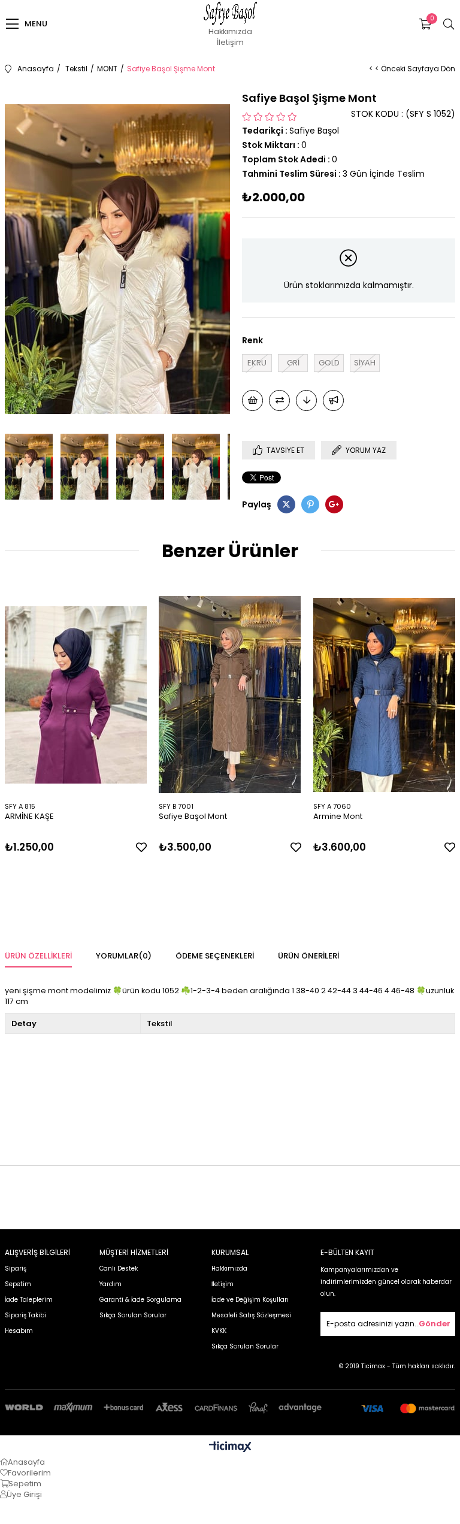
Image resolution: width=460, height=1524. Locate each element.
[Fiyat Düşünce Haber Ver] (306, 400)
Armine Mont (337, 816)
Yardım (110, 1284)
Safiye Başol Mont (193, 816)
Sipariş (15, 1268)
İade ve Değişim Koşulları (250, 1299)
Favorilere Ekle (141, 847)
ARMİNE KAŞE (29, 816)
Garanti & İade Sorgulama (140, 1299)
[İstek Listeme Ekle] (252, 400)
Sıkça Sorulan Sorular (133, 1315)
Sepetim (18, 1284)
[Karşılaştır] (279, 400)
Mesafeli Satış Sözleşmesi (251, 1315)
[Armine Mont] (384, 695)
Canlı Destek (118, 1268)
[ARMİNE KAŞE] (76, 695)
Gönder (434, 1323)
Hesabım (19, 1330)
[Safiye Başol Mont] (230, 695)
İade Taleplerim (29, 1299)
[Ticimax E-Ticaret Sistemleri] (230, 1447)
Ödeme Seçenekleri (214, 955)
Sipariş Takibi (25, 1315)
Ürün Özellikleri (38, 955)
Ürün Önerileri (308, 955)
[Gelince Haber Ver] (333, 400)
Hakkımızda (230, 31)
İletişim (230, 42)
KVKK (218, 1330)
